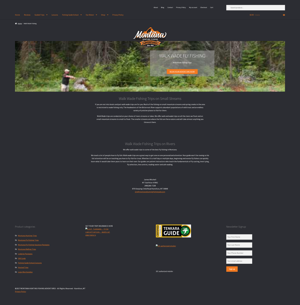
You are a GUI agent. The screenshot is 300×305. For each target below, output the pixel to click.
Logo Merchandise (25, 272)
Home (17, 15)
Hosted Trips (23, 267)
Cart (211, 7)
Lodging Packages (25, 254)
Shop (103, 15)
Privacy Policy (181, 7)
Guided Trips (39, 15)
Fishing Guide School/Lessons (30, 263)
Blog (162, 7)
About (156, 7)
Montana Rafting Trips (27, 249)
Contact (170, 7)
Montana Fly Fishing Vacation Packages (33, 245)
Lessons (55, 15)
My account (193, 7)
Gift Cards (22, 258)
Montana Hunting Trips (27, 235)
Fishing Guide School (70, 15)
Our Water (90, 15)
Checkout (203, 7)
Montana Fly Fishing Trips (28, 240)
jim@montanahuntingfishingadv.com (150, 192)
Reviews (27, 15)
